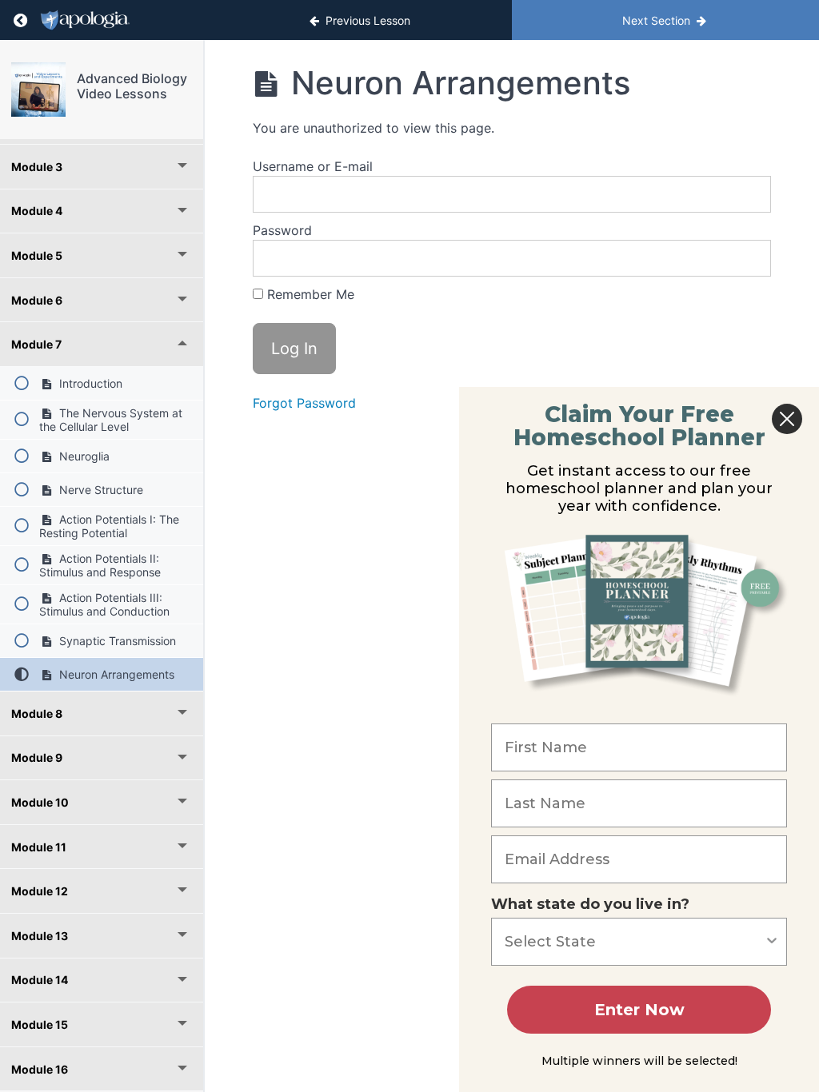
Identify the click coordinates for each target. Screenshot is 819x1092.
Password (282, 230)
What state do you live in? (590, 904)
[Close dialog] (787, 419)
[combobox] (634, 942)
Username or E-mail (313, 166)
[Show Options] (772, 942)
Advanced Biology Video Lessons (132, 86)
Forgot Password (304, 403)
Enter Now (639, 1009)
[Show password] (743, 258)
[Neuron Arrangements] (38, 89)
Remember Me (308, 294)
